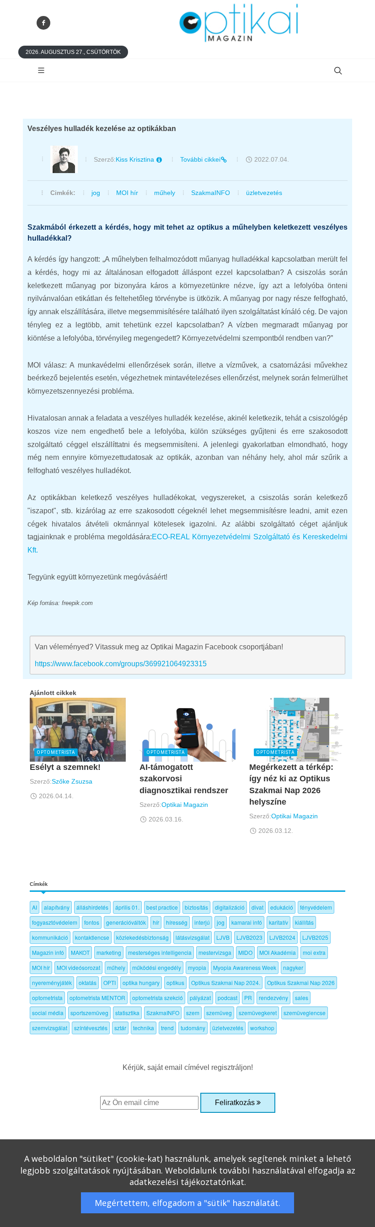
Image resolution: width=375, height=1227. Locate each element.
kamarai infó (246, 922)
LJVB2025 (315, 937)
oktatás (87, 982)
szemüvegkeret (258, 1012)
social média (48, 1012)
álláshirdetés (92, 907)
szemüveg (219, 1012)
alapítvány (57, 907)
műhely (164, 192)
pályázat (200, 997)
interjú (202, 922)
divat (257, 907)
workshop (262, 1028)
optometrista (47, 997)
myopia (197, 967)
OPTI (109, 982)
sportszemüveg (89, 1012)
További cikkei (200, 159)
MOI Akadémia (277, 952)
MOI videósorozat (78, 967)
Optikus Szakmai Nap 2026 (301, 982)
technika (143, 1028)
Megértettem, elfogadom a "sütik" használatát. (187, 1202)
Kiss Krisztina (136, 159)
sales (301, 997)
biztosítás (196, 907)
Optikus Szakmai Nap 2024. (225, 982)
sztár (120, 1028)
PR (248, 997)
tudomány (193, 1028)
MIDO (245, 952)
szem (192, 1012)
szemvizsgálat (49, 1028)
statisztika (127, 1012)
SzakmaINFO (210, 192)
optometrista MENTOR (97, 997)
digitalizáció (230, 907)
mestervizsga (214, 952)
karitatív (278, 922)
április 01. (127, 907)
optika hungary (141, 982)
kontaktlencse (92, 937)
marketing (108, 952)
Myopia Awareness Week (244, 967)
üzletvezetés (264, 192)
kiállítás (304, 922)
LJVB (223, 937)
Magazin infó (48, 952)
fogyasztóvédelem (54, 922)
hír (156, 922)
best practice (162, 907)
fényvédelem (316, 907)
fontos (91, 922)
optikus (175, 982)
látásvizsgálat (192, 937)
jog (95, 192)
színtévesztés (90, 1028)
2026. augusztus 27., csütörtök (73, 52)
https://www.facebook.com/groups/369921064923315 (121, 664)
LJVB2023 (249, 937)
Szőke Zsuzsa (72, 781)
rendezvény (273, 997)
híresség (177, 922)
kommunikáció (50, 937)
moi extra (314, 952)
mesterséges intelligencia (160, 952)
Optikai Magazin (184, 804)
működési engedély (156, 967)
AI (34, 907)
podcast (227, 997)
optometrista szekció (157, 997)
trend (167, 1028)
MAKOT (80, 952)
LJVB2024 (282, 937)
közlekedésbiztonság (142, 937)
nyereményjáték (52, 982)
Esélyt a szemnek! (65, 767)
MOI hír (127, 192)
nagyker (293, 967)
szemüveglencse (305, 1012)
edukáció (281, 907)
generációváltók (126, 922)
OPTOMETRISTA (56, 752)
